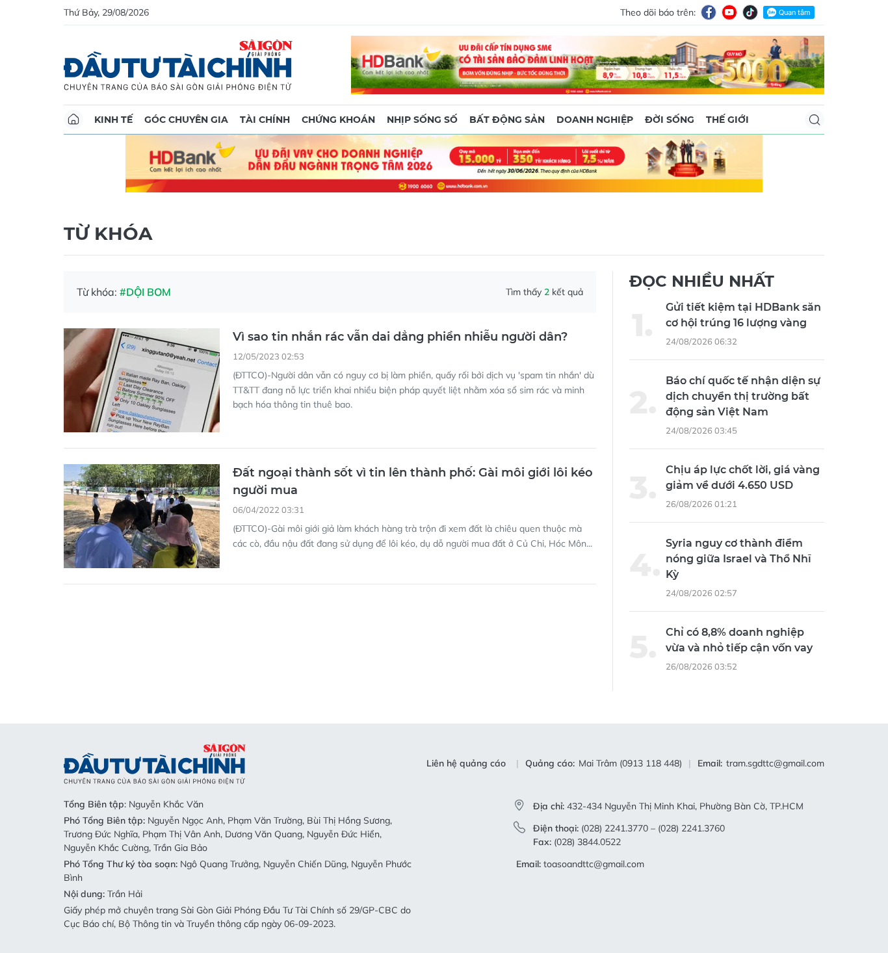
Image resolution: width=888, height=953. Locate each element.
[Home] (73, 119)
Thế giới (727, 119)
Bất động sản (507, 119)
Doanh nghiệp (594, 119)
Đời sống (669, 119)
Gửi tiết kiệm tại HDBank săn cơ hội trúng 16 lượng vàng (743, 315)
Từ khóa (108, 233)
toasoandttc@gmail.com (593, 864)
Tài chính (265, 119)
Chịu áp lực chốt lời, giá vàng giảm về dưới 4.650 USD (743, 477)
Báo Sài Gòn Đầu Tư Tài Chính (178, 65)
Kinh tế (113, 119)
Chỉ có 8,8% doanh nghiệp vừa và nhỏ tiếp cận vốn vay (739, 640)
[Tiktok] (750, 12)
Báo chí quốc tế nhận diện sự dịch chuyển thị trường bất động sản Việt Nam (743, 396)
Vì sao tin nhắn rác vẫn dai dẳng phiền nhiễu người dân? (400, 337)
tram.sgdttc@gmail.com (775, 763)
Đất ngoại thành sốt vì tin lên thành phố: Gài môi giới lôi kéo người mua (413, 481)
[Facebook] (708, 12)
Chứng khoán (338, 119)
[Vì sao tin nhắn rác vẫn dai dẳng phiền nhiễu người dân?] (142, 380)
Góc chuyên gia (186, 119)
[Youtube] (729, 12)
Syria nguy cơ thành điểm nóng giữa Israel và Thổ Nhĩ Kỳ (738, 559)
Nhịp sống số (422, 119)
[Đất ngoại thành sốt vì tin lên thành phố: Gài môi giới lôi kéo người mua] (142, 516)
